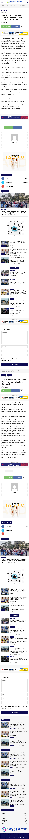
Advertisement (8, 837)
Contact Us (15, 837)
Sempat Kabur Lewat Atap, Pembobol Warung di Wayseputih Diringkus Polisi (18, 312)
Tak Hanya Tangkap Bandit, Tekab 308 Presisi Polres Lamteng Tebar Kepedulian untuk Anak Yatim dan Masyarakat (18, 259)
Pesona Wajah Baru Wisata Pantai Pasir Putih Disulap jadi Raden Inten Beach (13, 212)
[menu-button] (2, 2)
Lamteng (3, 209)
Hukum (3, 253)
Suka (26, 178)
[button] (27, 2)
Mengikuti (25, 182)
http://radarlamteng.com (14, 145)
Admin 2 (7, 22)
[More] (21, 26)
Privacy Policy (21, 837)
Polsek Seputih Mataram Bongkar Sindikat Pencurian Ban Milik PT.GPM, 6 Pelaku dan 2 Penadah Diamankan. (18, 251)
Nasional (7, 5)
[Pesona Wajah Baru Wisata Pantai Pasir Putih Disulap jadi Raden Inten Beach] (14, 200)
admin (2, 214)
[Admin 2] (2, 23)
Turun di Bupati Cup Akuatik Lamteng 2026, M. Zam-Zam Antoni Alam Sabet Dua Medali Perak (18, 243)
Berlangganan (24, 186)
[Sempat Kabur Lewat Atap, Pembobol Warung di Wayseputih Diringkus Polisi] (5, 311)
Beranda (3, 5)
